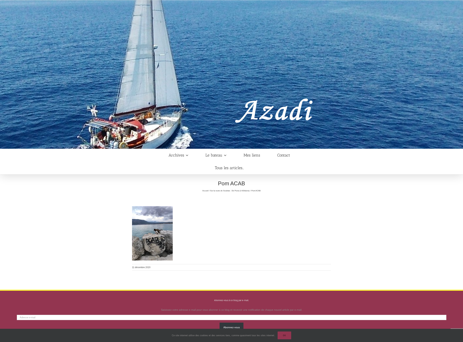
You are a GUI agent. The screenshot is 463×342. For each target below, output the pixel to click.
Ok (284, 335)
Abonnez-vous (231, 327)
